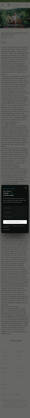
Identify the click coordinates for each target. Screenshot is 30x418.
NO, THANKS (6, 229)
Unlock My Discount (15, 222)
